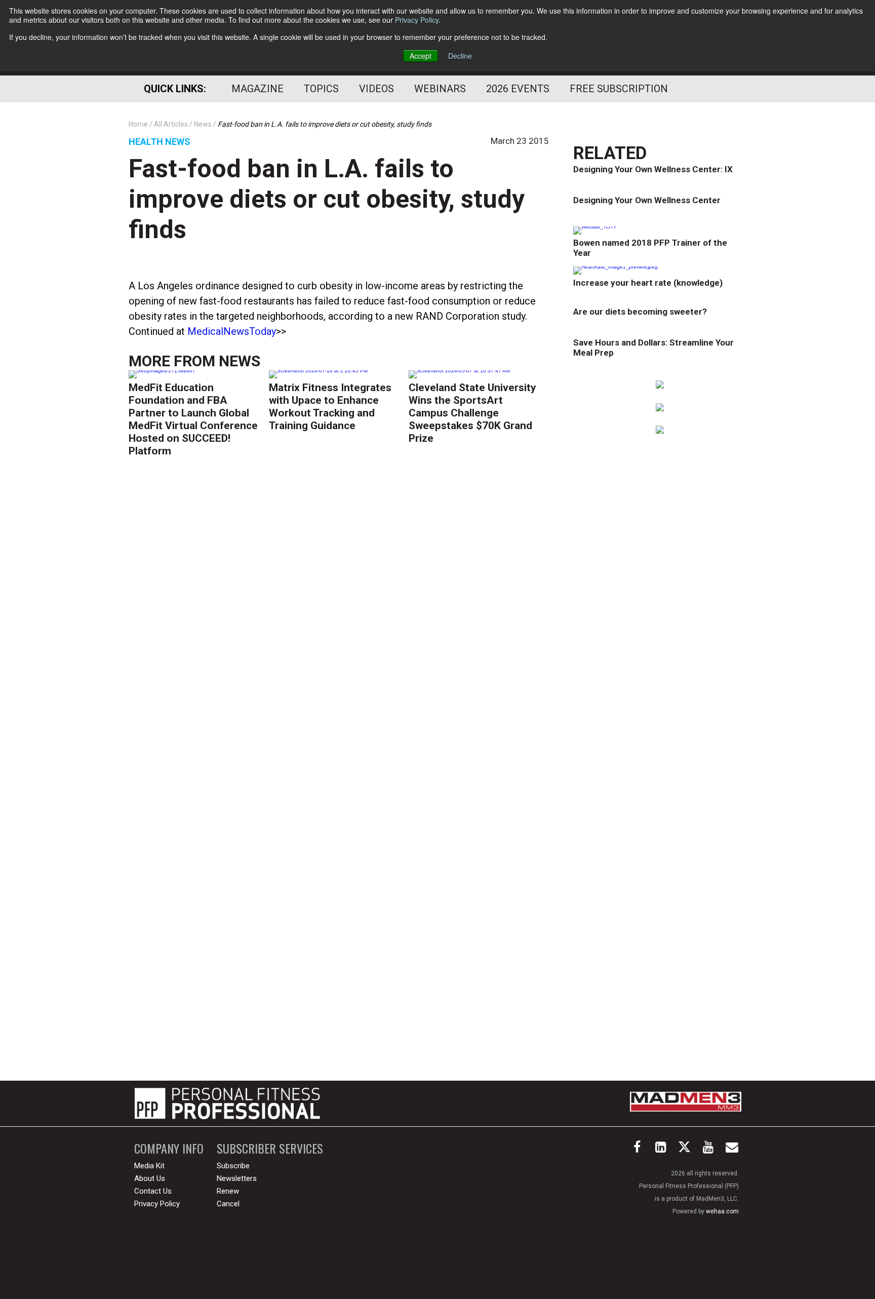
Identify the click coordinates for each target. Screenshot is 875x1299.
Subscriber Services (270, 1148)
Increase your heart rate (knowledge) (648, 283)
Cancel (228, 1203)
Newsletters (237, 1178)
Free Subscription (619, 89)
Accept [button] (420, 56)
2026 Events (517, 89)
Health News (159, 141)
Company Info (169, 1148)
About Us (149, 1178)
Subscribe (233, 1165)
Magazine (257, 89)
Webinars (440, 89)
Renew (228, 1191)
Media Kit (149, 1165)
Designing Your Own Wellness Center (647, 200)
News (239, 361)
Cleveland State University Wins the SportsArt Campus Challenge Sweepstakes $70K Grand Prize (472, 412)
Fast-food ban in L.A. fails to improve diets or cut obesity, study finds (327, 199)
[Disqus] (339, 621)
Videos (376, 89)
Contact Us (153, 1191)
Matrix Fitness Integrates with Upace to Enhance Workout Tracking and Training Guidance (330, 406)
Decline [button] (460, 56)
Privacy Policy (417, 20)
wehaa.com (722, 1211)
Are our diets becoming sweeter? (640, 312)
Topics (321, 89)
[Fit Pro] (227, 1103)
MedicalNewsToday (231, 331)
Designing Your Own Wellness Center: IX (653, 169)
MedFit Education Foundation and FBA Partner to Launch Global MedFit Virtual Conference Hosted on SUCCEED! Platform (193, 419)
